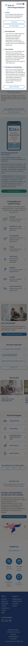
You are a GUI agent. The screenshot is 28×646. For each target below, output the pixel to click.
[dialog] (14, 45)
